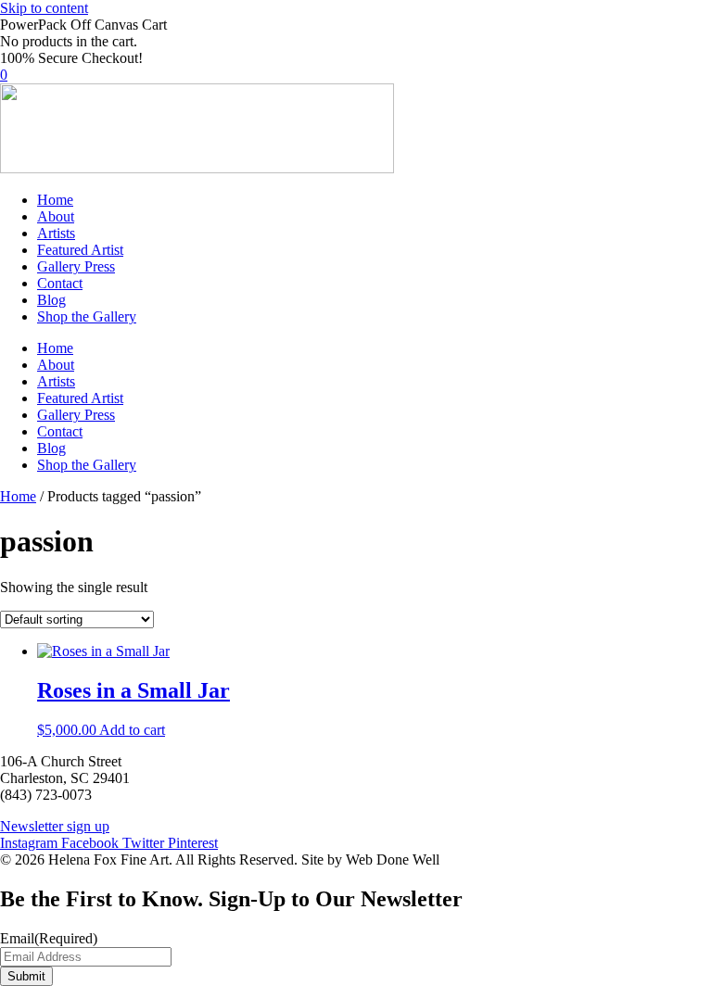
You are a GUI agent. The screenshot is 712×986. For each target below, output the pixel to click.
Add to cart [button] (132, 730)
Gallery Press (76, 266)
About (55, 216)
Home (55, 200)
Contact (60, 283)
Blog (51, 300)
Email (48, 938)
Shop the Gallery (86, 316)
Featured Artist (80, 250)
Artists (56, 233)
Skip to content (44, 8)
